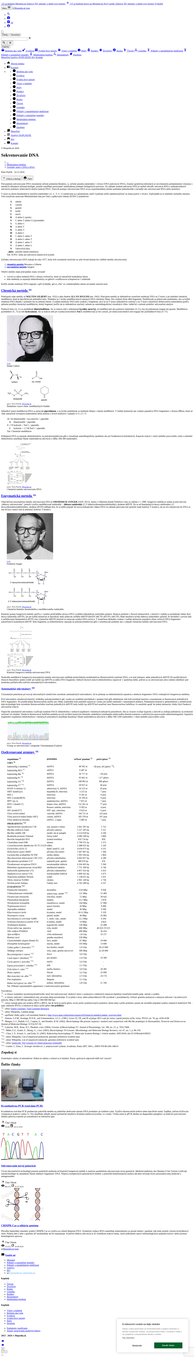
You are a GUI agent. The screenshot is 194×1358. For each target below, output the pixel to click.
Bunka (118, 51)
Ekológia (75, 55)
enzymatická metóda (17, 267)
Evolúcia (28, 51)
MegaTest (5, 57)
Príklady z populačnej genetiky (30, 115)
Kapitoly (5, 47)
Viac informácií (128, 1338)
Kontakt (39, 57)
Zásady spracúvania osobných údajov (23, 1331)
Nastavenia (137, 1345)
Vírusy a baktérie (67, 51)
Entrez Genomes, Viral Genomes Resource (30, 1008)
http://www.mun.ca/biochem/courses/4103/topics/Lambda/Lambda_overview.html (84, 1015)
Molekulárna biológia (41, 55)
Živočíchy (106, 51)
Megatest (11, 1260)
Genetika (140, 51)
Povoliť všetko (168, 1345)
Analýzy (20, 57)
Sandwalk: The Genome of (37, 1043)
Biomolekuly (61, 55)
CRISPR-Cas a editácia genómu (19, 1225)
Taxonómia (15, 35)
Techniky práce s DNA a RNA (21, 167)
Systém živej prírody (46, 51)
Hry (34, 57)
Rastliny (93, 51)
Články (5, 35)
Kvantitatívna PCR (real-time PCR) (22, 1105)
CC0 (8, 363)
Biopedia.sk (26, 404)
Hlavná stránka (17, 63)
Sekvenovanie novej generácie (18, 1165)
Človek (128, 51)
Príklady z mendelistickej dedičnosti (165, 51)
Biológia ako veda (11, 51)
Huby (82, 51)
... (8, 162)
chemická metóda (15, 264)
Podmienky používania (17, 1328)
